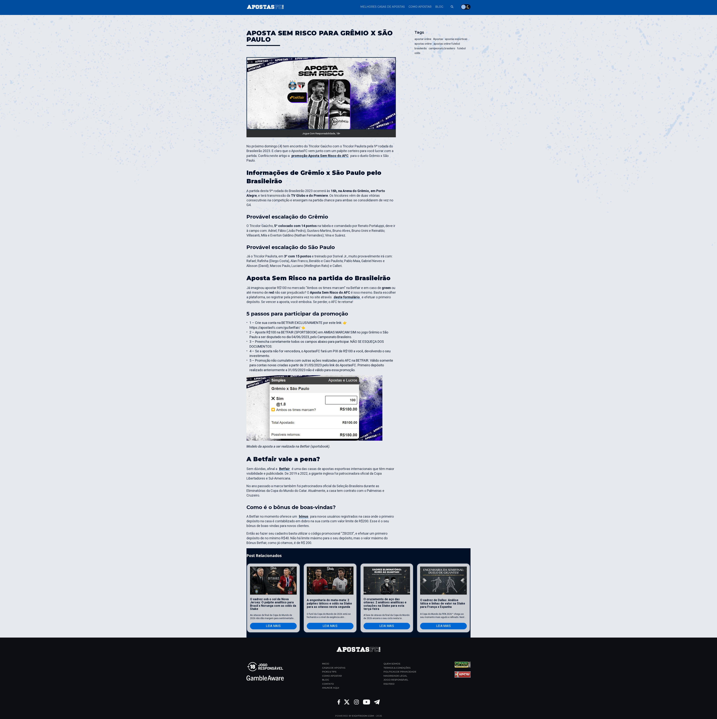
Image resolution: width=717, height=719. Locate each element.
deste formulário (347, 297)
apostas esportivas (456, 39)
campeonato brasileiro (442, 48)
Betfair (284, 469)
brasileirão (421, 48)
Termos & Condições (397, 667)
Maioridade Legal (395, 675)
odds (417, 53)
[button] (450, 7)
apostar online (423, 39)
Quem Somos (392, 663)
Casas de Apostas (333, 667)
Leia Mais (273, 626)
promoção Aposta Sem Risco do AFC (319, 156)
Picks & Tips (329, 671)
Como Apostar (332, 675)
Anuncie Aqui (330, 687)
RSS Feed (389, 683)
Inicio (325, 663)
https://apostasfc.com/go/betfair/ (274, 328)
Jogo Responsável (396, 679)
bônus (303, 516)
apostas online (423, 43)
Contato (328, 683)
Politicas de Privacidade (400, 671)
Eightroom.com (363, 715)
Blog (325, 679)
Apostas (438, 39)
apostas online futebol (447, 43)
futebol (461, 48)
